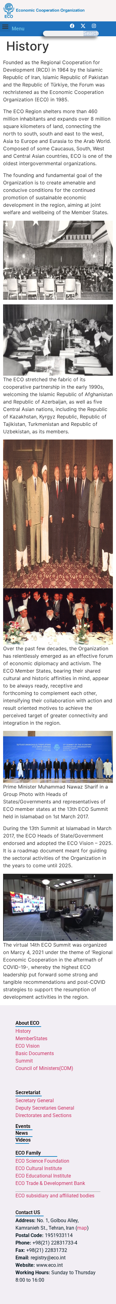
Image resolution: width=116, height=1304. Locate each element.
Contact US (27, 1212)
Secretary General (34, 1100)
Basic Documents (34, 1053)
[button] (5, 26)
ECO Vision (27, 1046)
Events (22, 1126)
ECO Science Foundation (42, 1161)
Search (91, 33)
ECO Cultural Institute (38, 1168)
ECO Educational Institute (43, 1176)
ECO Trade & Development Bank (50, 1183)
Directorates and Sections (43, 1115)
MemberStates (31, 1038)
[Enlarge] (105, 739)
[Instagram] (94, 26)
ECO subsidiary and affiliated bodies (54, 1196)
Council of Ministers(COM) (44, 1068)
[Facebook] (72, 26)
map (82, 1228)
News (21, 1133)
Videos (23, 1140)
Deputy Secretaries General (44, 1108)
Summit (24, 1061)
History (23, 1031)
